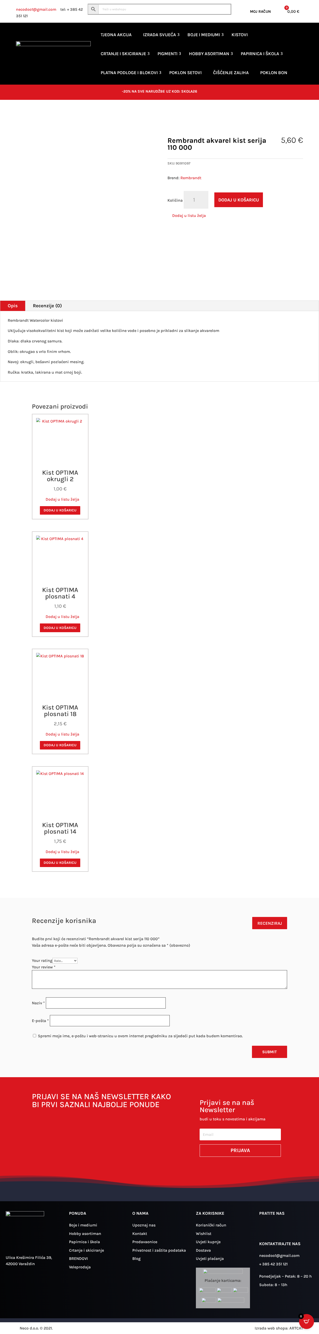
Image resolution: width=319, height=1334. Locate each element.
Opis (13, 305)
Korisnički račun (211, 1225)
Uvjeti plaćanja (210, 1258)
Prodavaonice (144, 1241)
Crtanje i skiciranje (123, 53)
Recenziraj (269, 923)
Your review (44, 967)
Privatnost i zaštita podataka (159, 1250)
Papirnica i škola (260, 53)
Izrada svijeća (159, 34)
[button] (186, 215)
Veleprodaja (80, 1267)
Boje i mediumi (203, 34)
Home (21, 115)
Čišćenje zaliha (231, 72)
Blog (136, 1258)
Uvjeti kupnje (208, 1241)
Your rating (42, 960)
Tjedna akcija (116, 34)
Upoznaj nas (144, 1225)
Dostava (203, 1250)
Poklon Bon (273, 72)
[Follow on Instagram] (265, 1229)
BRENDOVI (78, 1258)
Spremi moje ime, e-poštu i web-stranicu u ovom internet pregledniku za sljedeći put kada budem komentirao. (140, 1036)
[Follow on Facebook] (280, 1229)
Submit (269, 1051)
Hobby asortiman (209, 53)
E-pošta (40, 1020)
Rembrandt (190, 177)
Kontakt (139, 1233)
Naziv (38, 1003)
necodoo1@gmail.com (36, 9)
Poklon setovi (185, 72)
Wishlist (203, 1233)
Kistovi (240, 34)
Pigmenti (167, 53)
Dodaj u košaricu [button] (60, 510)
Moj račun (260, 11)
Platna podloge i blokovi (129, 72)
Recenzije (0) (47, 305)
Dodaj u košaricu (238, 200)
